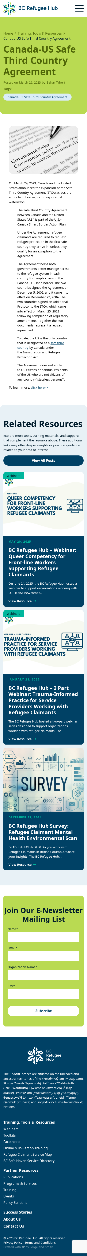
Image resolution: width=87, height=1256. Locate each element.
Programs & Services (20, 1183)
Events (8, 1196)
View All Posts (43, 460)
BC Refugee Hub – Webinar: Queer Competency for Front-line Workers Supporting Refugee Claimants (42, 562)
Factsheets (11, 1141)
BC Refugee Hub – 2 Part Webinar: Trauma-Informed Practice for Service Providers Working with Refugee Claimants (43, 700)
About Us (12, 1219)
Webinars (13, 476)
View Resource (20, 601)
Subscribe (43, 1010)
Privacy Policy (12, 1243)
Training (9, 1189)
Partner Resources (20, 1170)
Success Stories (17, 1212)
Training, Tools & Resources (29, 1122)
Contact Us (13, 1226)
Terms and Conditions (40, 1243)
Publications (13, 1177)
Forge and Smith (41, 1247)
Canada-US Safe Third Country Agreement (37, 97)
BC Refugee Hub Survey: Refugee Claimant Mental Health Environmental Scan (43, 832)
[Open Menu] (79, 8)
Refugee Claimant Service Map (27, 1154)
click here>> (39, 387)
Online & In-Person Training (25, 1148)
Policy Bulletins (15, 1202)
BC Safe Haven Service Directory (28, 1160)
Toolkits (9, 1135)
